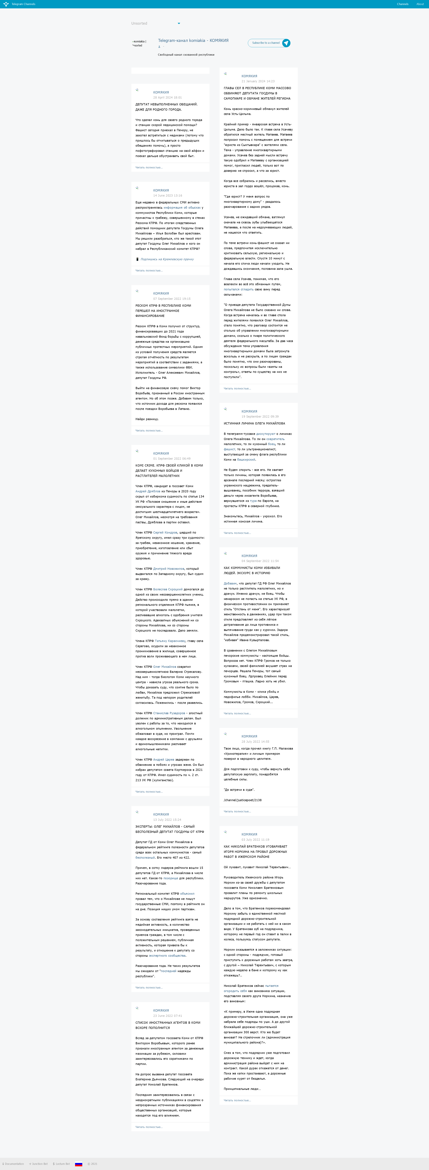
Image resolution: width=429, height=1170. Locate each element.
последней (168, 971)
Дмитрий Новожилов (168, 568)
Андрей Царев (163, 759)
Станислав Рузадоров (169, 713)
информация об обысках (182, 207)
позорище (171, 878)
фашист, (230, 449)
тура (253, 501)
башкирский (246, 459)
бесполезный (145, 857)
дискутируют (265, 434)
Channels (402, 4)
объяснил (187, 893)
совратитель (275, 439)
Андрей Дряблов (148, 491)
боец (271, 444)
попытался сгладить (239, 289)
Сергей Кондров (165, 532)
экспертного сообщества (167, 955)
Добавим (230, 583)
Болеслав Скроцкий (168, 589)
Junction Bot (39, 1163)
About (420, 4)
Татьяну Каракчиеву (170, 641)
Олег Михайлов (164, 666)
